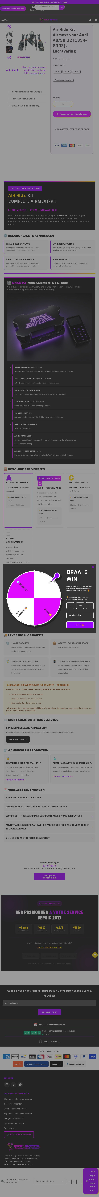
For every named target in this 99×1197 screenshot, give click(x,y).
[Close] (93, 567)
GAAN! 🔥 (80, 625)
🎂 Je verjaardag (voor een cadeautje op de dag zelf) (77, 598)
